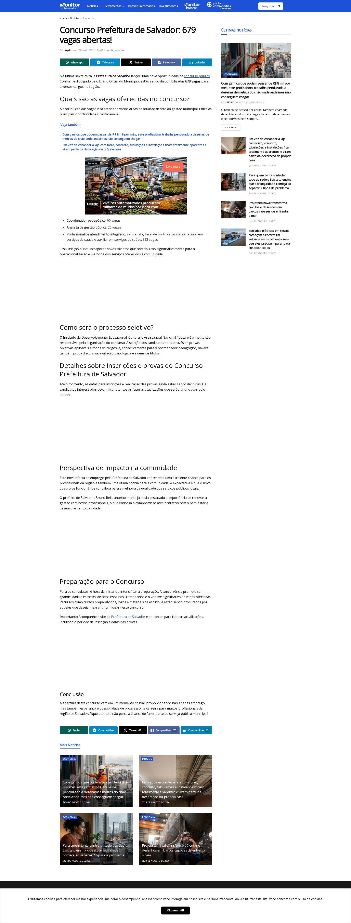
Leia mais (232, 126)
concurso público (197, 76)
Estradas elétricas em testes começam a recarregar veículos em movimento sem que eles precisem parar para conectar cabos (269, 239)
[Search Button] (279, 6)
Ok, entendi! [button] (175, 910)
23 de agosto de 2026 (156, 860)
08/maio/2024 (87, 50)
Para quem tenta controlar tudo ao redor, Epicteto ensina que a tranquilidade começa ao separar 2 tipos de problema (95, 850)
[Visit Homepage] (70, 6)
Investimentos (168, 6)
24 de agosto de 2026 (77, 802)
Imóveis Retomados (141, 6)
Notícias (92, 6)
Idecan (158, 616)
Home (63, 18)
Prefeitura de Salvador (128, 616)
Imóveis (147, 758)
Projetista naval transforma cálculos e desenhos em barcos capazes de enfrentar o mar (174, 850)
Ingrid (68, 50)
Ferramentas (113, 6)
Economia (88, 18)
